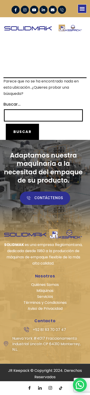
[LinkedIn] (39, 388)
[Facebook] (29, 388)
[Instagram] (25, 10)
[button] (82, 8)
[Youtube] (34, 10)
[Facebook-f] (16, 10)
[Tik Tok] (60, 388)
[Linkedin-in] (43, 10)
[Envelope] (53, 10)
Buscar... (12, 104)
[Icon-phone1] (62, 10)
